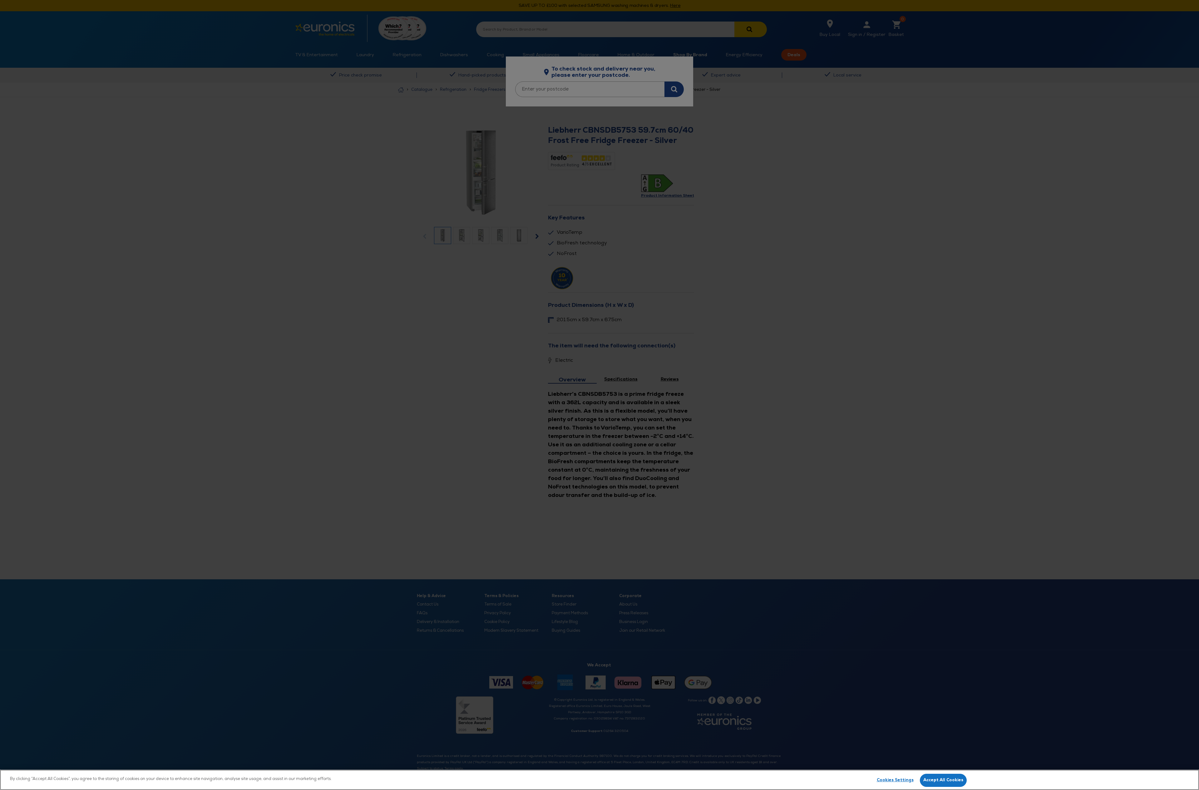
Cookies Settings (895, 780)
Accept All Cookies (943, 780)
